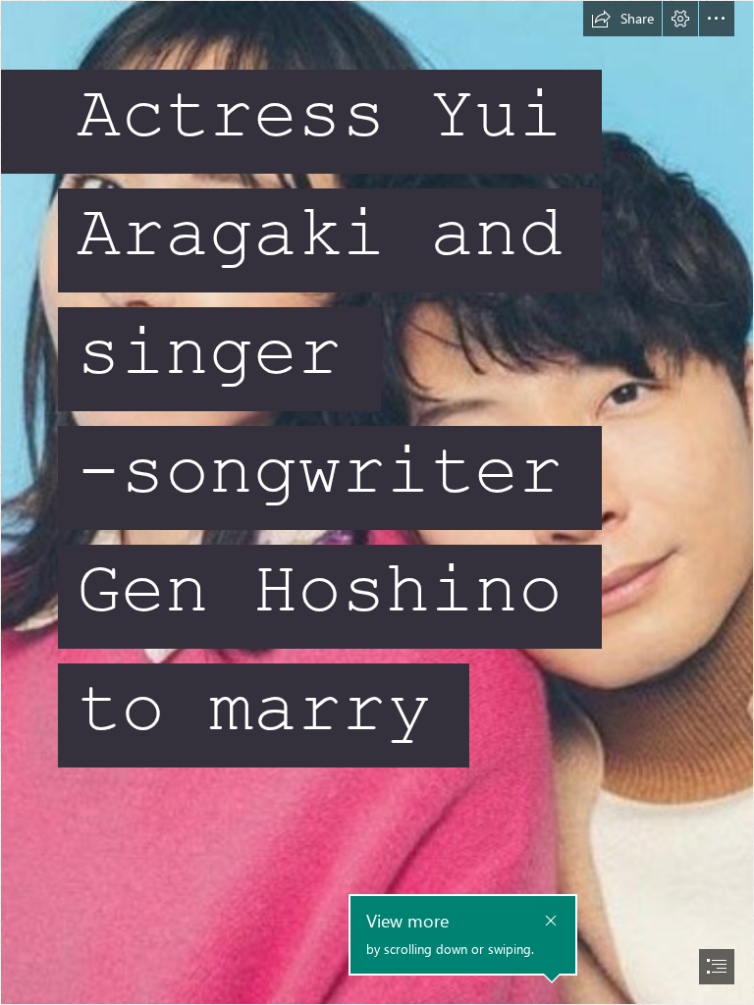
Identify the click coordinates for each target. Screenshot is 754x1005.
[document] (377, 502)
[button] (622, 18)
